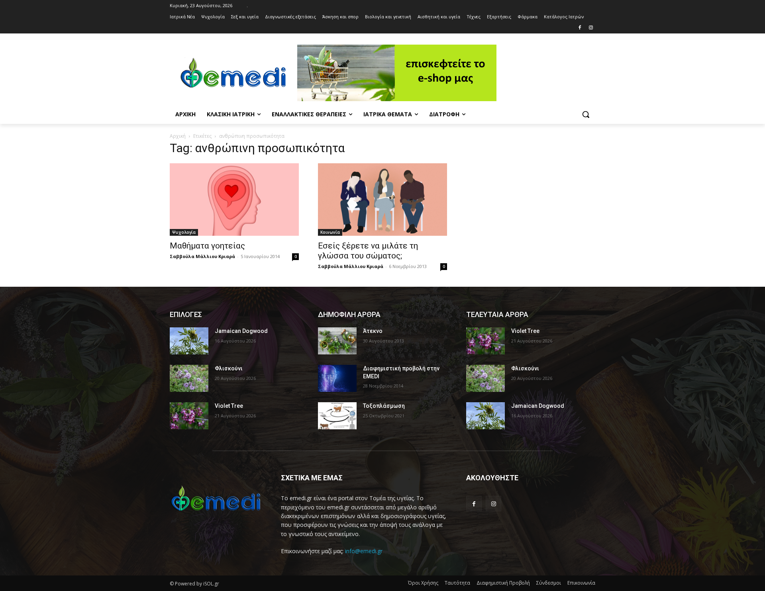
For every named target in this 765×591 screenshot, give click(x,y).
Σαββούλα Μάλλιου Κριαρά (202, 256)
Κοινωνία (330, 232)
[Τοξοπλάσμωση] (337, 415)
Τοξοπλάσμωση (384, 406)
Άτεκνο (372, 331)
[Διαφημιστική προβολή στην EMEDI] (337, 378)
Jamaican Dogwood (241, 331)
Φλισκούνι (229, 368)
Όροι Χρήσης (423, 582)
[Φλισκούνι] (189, 378)
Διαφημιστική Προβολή (503, 582)
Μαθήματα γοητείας (207, 245)
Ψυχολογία (184, 232)
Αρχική (178, 136)
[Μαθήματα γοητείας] (234, 199)
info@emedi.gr (363, 551)
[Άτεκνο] (337, 340)
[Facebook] (579, 28)
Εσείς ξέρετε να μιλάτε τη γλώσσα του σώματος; (368, 250)
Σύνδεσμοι (548, 582)
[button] (585, 114)
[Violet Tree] (189, 415)
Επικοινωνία (581, 582)
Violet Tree (229, 406)
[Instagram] (590, 28)
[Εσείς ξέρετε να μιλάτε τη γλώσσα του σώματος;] (382, 199)
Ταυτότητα (457, 582)
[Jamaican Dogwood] (189, 340)
